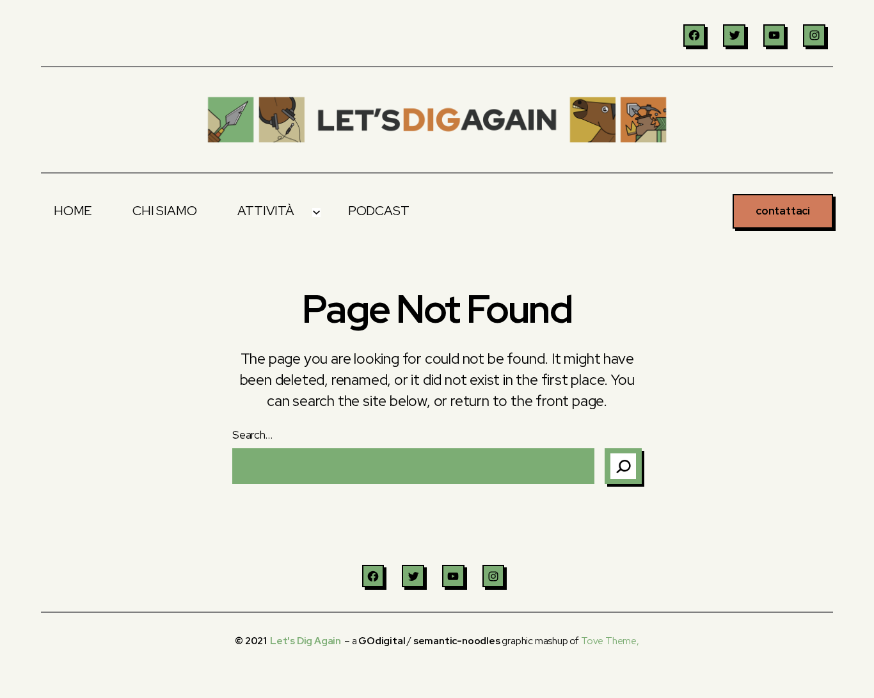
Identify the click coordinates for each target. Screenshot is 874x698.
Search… (252, 435)
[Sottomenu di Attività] (316, 211)
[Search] (623, 466)
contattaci (783, 211)
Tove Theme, (610, 641)
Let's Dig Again (305, 641)
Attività (265, 210)
